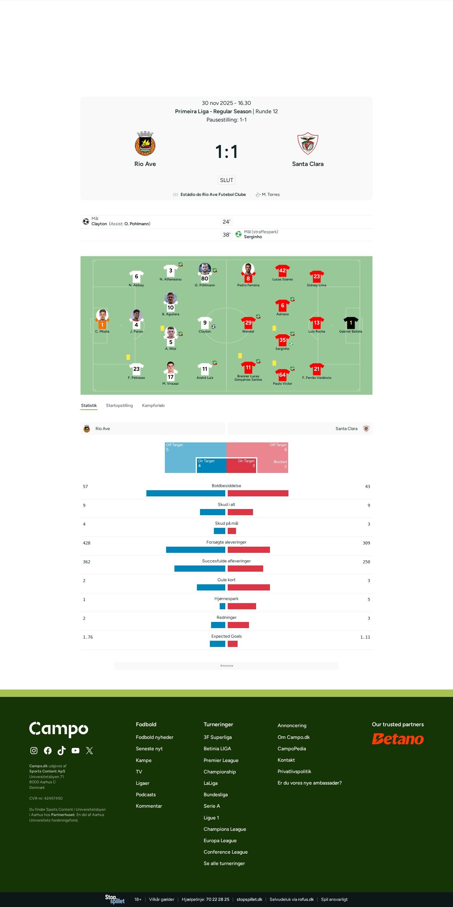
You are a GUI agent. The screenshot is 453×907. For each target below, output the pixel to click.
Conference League (226, 852)
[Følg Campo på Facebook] (47, 750)
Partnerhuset (63, 814)
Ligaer (142, 783)
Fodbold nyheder (154, 737)
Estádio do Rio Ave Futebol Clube (213, 194)
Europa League (220, 840)
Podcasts (146, 794)
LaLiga (211, 783)
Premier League (221, 760)
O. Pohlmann (136, 223)
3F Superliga (218, 737)
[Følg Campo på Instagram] (34, 750)
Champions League (225, 829)
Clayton (100, 223)
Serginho (253, 236)
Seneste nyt (149, 749)
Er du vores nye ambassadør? (310, 783)
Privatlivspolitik (294, 771)
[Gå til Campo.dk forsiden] (58, 736)
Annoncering (292, 725)
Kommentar (149, 806)
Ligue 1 (211, 818)
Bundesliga (216, 794)
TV (139, 772)
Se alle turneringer (224, 863)
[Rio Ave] (145, 151)
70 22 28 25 (217, 899)
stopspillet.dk (249, 899)
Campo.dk (38, 766)
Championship (220, 772)
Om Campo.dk (294, 737)
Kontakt (286, 760)
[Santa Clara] (308, 151)
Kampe (144, 760)
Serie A (212, 806)
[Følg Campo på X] (89, 750)
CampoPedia (292, 749)
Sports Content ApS (47, 771)
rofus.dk (306, 899)
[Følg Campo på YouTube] (75, 750)
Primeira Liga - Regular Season (214, 111)
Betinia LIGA (217, 749)
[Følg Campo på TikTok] (61, 750)
